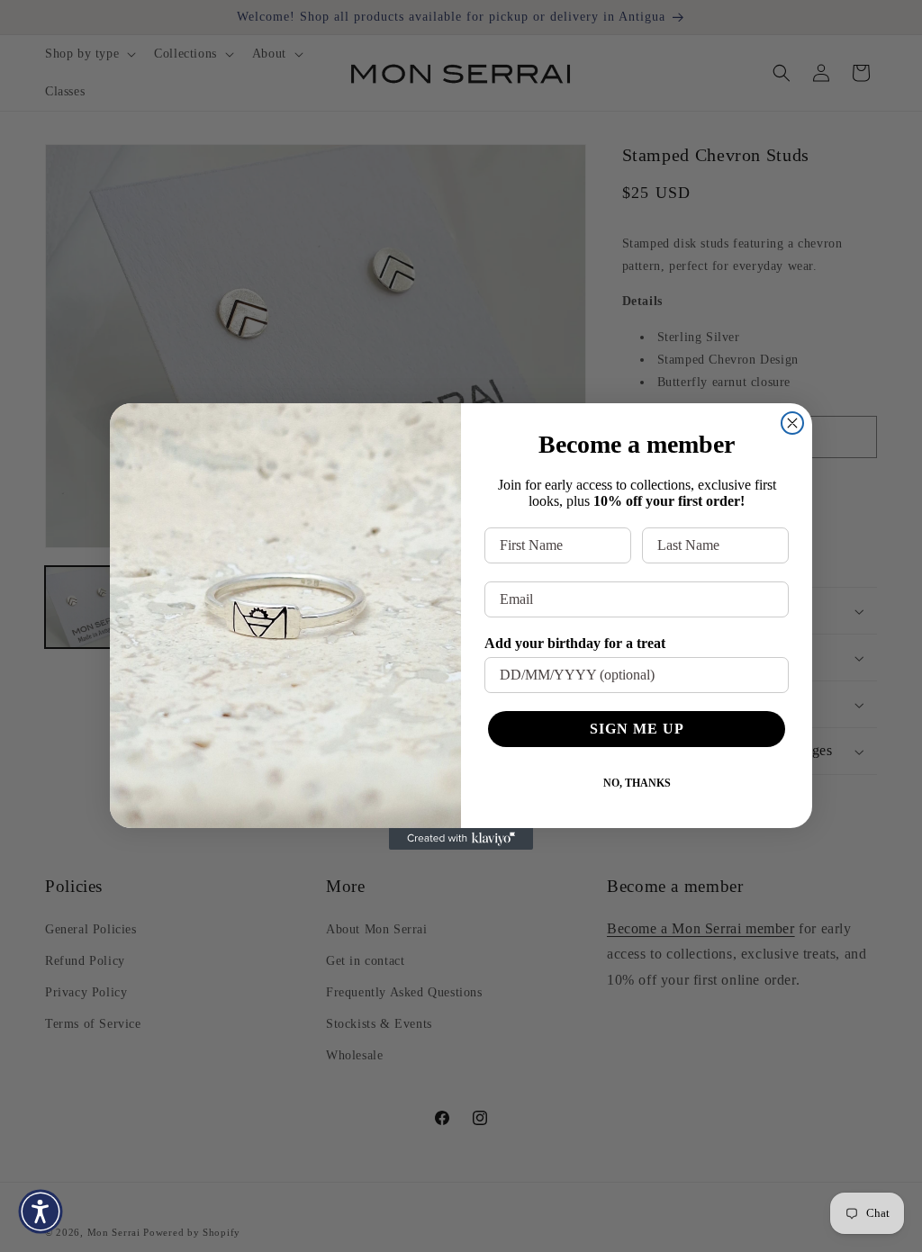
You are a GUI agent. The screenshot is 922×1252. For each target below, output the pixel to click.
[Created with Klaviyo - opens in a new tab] (461, 839)
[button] (40, 1211)
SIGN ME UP (637, 728)
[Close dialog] (792, 423)
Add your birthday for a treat (574, 643)
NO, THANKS (637, 783)
